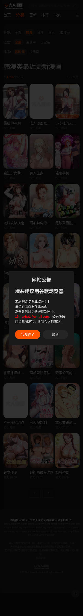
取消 (55, 334)
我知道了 (27, 334)
